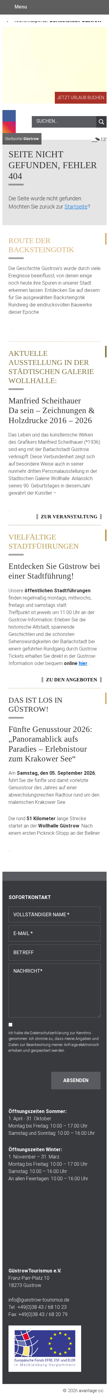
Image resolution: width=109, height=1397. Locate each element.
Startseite (76, 206)
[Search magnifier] (101, 122)
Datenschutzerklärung (49, 1033)
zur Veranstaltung (69, 516)
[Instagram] (9, 127)
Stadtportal (22, 139)
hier (83, 663)
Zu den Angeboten (71, 679)
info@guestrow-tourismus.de (38, 1300)
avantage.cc (91, 1390)
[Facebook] (9, 116)
